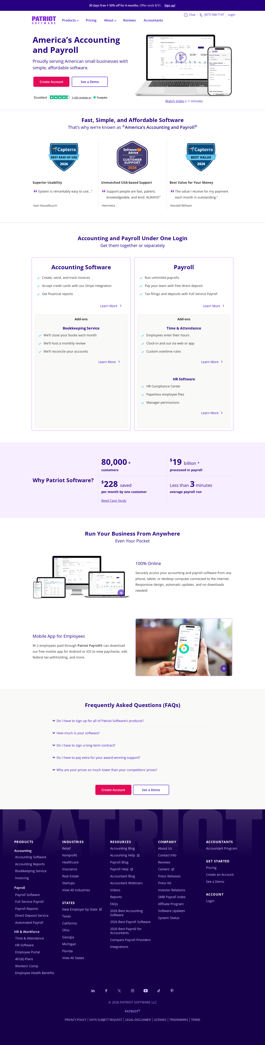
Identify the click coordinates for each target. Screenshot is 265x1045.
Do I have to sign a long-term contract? (86, 745)
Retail (66, 848)
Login (231, 15)
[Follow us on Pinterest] (172, 990)
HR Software (184, 379)
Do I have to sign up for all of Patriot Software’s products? (100, 721)
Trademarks (178, 1020)
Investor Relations (171, 890)
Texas (66, 916)
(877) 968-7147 (214, 15)
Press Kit (164, 883)
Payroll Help (119, 869)
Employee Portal (27, 952)
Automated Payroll (29, 922)
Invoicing (22, 878)
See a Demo (90, 82)
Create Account (51, 82)
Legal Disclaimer (138, 1020)
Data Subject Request (105, 1020)
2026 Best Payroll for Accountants (126, 931)
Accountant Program (221, 848)
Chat (191, 15)
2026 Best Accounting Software (126, 913)
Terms (195, 1020)
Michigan (69, 944)
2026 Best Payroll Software (130, 922)
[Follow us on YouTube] (145, 990)
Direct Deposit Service (31, 915)
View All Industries (76, 890)
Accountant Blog (122, 876)
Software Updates (171, 911)
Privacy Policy (75, 1020)
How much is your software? (78, 733)
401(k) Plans (24, 959)
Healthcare (70, 862)
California (69, 923)
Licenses (160, 1020)
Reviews (129, 20)
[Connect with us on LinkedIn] (93, 990)
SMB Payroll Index (172, 897)
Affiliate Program (171, 904)
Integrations (119, 946)
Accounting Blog (122, 848)
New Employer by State (79, 909)
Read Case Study (113, 500)
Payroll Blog (119, 862)
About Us (165, 848)
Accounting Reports (30, 864)
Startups (68, 883)
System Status (168, 918)
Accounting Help (122, 855)
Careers (164, 869)
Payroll (184, 267)
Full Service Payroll (29, 901)
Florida (67, 951)
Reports (116, 897)
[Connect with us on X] (119, 990)
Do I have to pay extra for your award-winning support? (98, 757)
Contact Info (167, 855)
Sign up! (169, 5)
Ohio (66, 930)
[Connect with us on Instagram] (132, 990)
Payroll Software (27, 895)
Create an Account (220, 874)
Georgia (68, 937)
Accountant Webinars (126, 883)
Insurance (69, 869)
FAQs (114, 904)
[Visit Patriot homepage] (44, 20)
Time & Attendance (184, 328)
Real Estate (70, 876)
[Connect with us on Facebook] (106, 990)
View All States (73, 958)
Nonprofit (69, 855)
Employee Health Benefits (34, 973)
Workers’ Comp (26, 966)
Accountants (153, 20)
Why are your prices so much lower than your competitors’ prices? (107, 770)
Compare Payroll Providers (130, 940)
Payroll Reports (26, 908)
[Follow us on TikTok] (158, 990)
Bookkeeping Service (81, 328)
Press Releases (169, 876)
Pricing (91, 20)
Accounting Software (81, 267)
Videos (115, 890)
